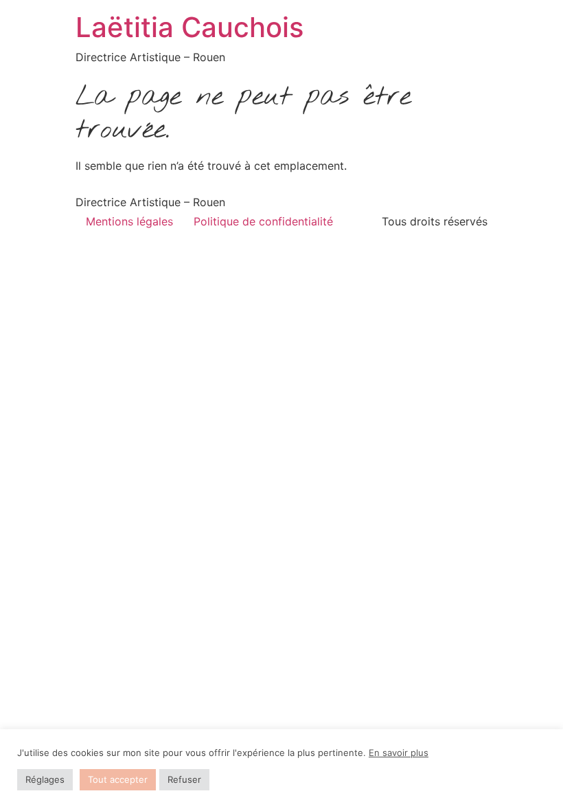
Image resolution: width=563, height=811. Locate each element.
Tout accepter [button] (118, 779)
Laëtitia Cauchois (189, 27)
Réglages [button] (45, 779)
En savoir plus (398, 752)
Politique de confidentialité (263, 221)
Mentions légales (129, 221)
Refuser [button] (184, 779)
